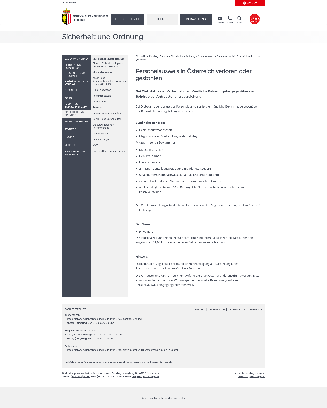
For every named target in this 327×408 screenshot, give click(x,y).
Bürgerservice (127, 19)
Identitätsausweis (102, 72)
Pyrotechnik (99, 102)
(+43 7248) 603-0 (80, 376)
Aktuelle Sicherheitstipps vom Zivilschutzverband (109, 65)
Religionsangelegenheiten (107, 113)
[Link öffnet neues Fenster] (254, 16)
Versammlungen (101, 139)
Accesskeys (70, 2)
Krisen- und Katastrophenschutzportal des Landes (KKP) (109, 81)
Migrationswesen (102, 90)
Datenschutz (236, 309)
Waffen (96, 145)
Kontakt (200, 309)
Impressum (255, 309)
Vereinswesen (100, 134)
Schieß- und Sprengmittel (107, 119)
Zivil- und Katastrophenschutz (109, 151)
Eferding (153, 56)
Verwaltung (196, 19)
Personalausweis (102, 96)
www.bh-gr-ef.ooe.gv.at (251, 376)
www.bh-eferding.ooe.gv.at (250, 373)
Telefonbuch (216, 309)
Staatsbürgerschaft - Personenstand (104, 126)
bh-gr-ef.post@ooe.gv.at (145, 376)
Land (252, 3)
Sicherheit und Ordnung (108, 59)
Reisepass (98, 107)
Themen (162, 19)
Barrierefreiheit (75, 309)
